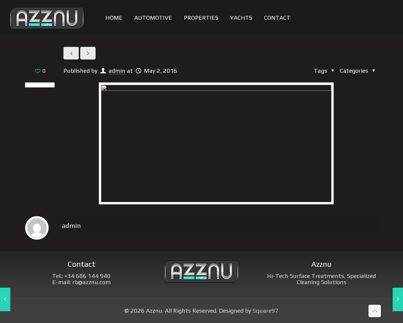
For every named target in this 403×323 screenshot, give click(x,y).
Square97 (266, 310)
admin (117, 70)
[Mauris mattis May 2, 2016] (398, 299)
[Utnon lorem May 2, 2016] (5, 299)
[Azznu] (47, 17)
